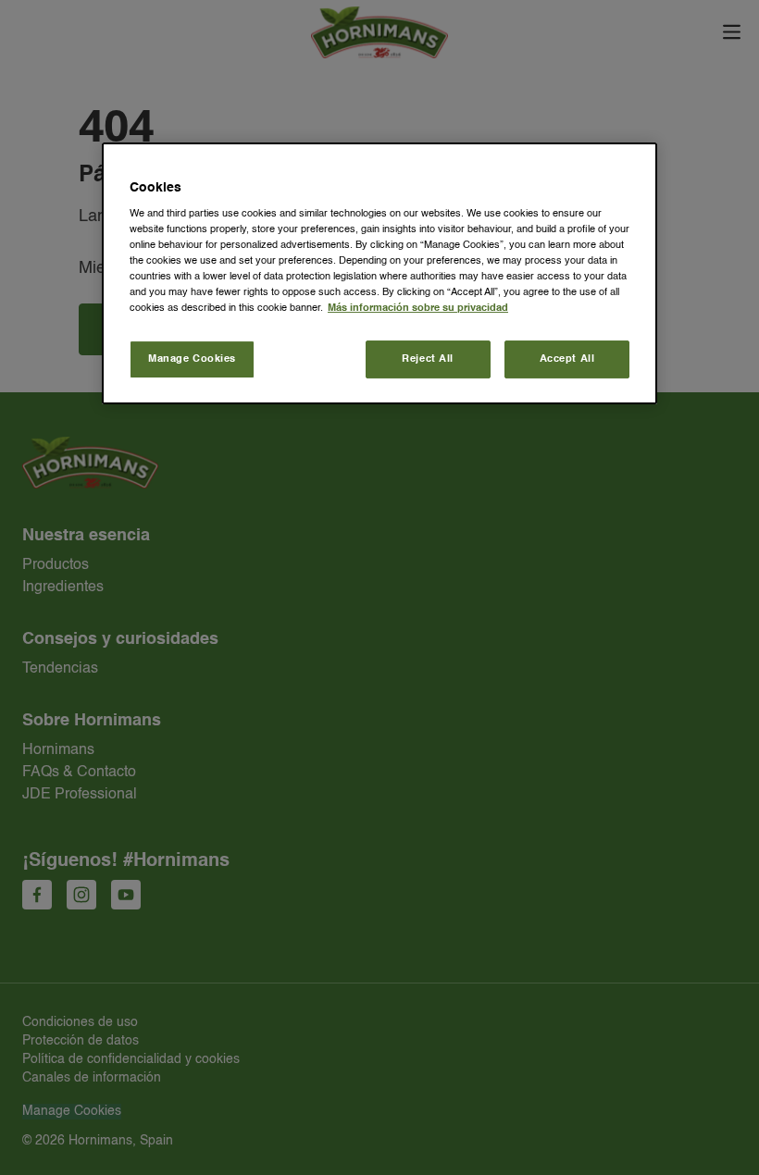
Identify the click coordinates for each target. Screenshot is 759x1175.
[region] (379, 273)
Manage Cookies (192, 359)
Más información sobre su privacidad (418, 309)
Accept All (567, 359)
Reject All (428, 359)
